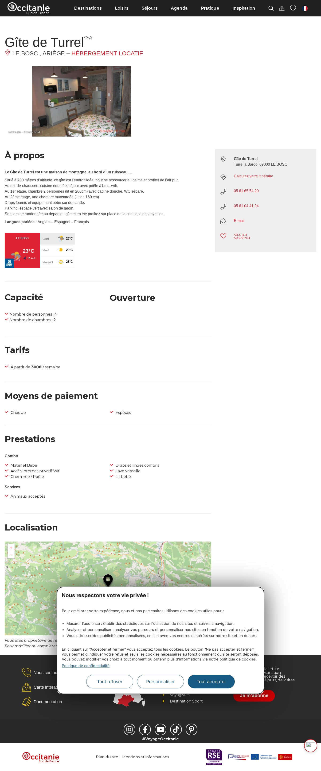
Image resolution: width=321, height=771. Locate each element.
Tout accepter (211, 681)
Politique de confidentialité (86, 665)
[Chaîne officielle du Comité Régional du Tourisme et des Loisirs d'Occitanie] (160, 729)
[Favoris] (293, 8)
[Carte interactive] (281, 8)
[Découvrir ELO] (310, 745)
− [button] (11, 555)
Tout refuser (109, 681)
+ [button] (11, 548)
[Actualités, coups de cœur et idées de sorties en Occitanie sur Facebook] (145, 729)
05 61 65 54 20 (246, 191)
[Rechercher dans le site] (271, 8)
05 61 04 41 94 (246, 206)
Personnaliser (160, 681)
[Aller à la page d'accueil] (29, 8)
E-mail (239, 221)
